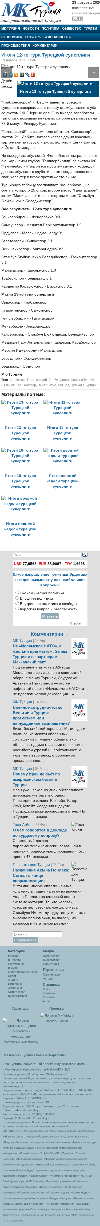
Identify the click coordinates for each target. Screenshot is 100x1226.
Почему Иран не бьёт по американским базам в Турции (36, 779)
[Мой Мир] (22, 74)
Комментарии (45, 45)
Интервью (15, 983)
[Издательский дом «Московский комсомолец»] (21, 1026)
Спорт (64, 380)
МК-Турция (10, 28)
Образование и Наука (23, 971)
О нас (47, 989)
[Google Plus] (33, 74)
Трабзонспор (26, 385)
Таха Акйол (23, 825)
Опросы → (77, 623)
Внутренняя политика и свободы (48, 604)
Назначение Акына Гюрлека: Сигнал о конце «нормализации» (41, 875)
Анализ (13, 979)
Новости (31, 28)
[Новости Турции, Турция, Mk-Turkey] (57, 1015)
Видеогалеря (51, 959)
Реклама (49, 997)
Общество (71, 28)
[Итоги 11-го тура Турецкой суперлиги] (64, 402)
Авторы (48, 978)
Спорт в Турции (82, 380)
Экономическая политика (42, 593)
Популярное (16, 963)
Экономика (11, 37)
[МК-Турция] (33, 11)
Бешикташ (18, 380)
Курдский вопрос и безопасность (48, 609)
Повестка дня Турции (32, 865)
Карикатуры (51, 963)
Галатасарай (37, 380)
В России (14, 959)
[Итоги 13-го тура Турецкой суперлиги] (22, 402)
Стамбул (8, 385)
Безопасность (57, 37)
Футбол (63, 385)
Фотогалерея (16, 991)
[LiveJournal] (27, 74)
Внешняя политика (36, 598)
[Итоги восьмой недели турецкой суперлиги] (21, 498)
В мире (13, 967)
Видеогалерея (17, 995)
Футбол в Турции (83, 385)
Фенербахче (47, 385)
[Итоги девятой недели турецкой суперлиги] (64, 450)
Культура (33, 37)
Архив (47, 1001)
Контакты (49, 993)
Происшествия (15, 45)
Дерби (53, 380)
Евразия (13, 955)
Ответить (50, 616)
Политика (50, 28)
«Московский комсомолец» (23, 1069)
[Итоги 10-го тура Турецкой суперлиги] (22, 450)
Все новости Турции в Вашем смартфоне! (34, 1055)
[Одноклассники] (16, 74)
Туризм (90, 28)
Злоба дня (15, 987)
